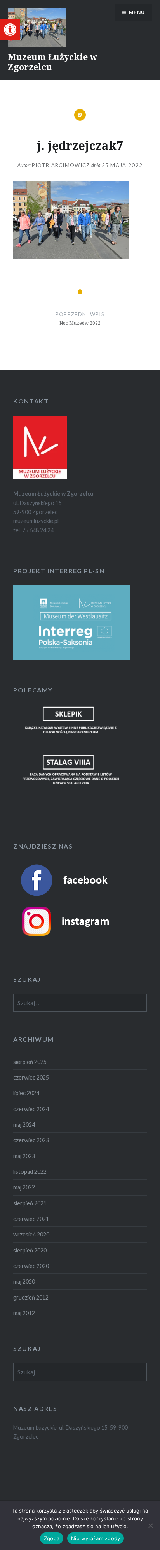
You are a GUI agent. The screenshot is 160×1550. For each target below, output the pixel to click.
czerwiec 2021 (31, 1218)
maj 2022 (24, 1187)
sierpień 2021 (30, 1203)
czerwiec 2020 (31, 1266)
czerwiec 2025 (31, 1077)
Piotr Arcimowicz (61, 165)
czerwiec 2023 (31, 1140)
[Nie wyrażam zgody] (150, 1525)
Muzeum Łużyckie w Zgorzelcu (52, 61)
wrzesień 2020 (31, 1234)
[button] (10, 29)
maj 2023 (24, 1156)
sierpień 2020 (30, 1250)
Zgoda (51, 1538)
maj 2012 (24, 1313)
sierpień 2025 (30, 1062)
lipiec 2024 (26, 1093)
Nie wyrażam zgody (95, 1538)
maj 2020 (24, 1281)
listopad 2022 (30, 1171)
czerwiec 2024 (31, 1109)
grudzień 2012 (31, 1297)
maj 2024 (24, 1124)
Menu (137, 12)
